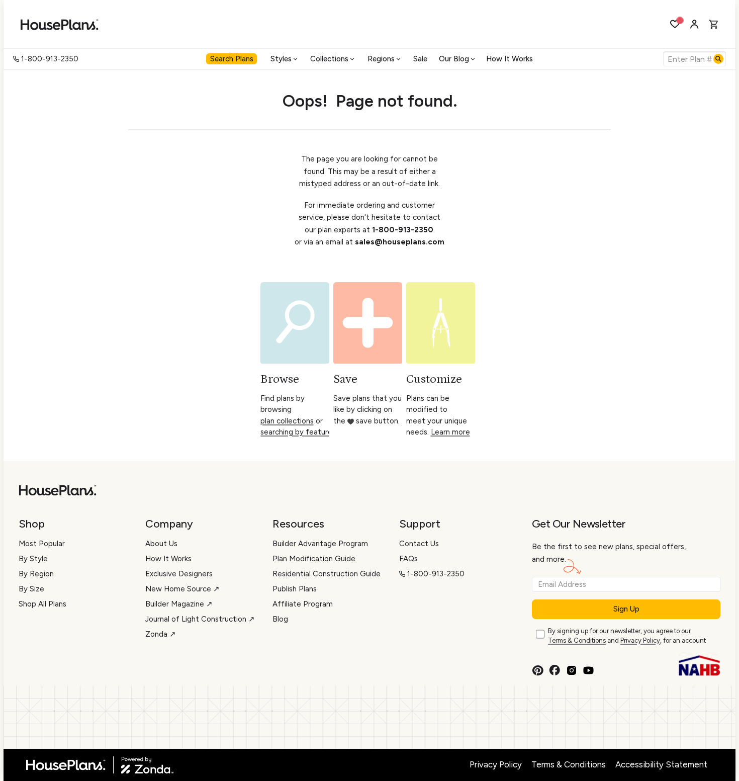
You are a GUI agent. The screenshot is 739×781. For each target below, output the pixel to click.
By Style (33, 558)
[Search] (718, 59)
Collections (329, 58)
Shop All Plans (42, 604)
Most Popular (42, 543)
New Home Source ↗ (182, 588)
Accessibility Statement (661, 764)
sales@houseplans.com (399, 241)
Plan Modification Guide (313, 558)
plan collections (287, 420)
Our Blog (454, 58)
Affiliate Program (302, 604)
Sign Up (626, 609)
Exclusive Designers (179, 573)
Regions (381, 58)
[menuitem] (233, 59)
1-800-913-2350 (49, 58)
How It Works (509, 58)
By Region (36, 573)
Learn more (450, 432)
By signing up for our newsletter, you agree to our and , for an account (627, 635)
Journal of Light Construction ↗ (200, 619)
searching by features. (298, 432)
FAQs (408, 558)
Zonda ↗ (160, 634)
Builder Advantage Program (320, 543)
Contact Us (419, 543)
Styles (281, 58)
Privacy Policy (640, 640)
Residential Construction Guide (326, 573)
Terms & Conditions (577, 640)
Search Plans (231, 58)
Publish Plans (294, 588)
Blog (280, 619)
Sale (420, 58)
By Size (31, 588)
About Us (161, 543)
